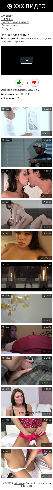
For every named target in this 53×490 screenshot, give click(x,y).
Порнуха (6, 28)
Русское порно (9, 25)
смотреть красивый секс (15, 22)
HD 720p (25, 94)
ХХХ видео (7, 15)
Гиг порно (7, 18)
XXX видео (29, 6)
